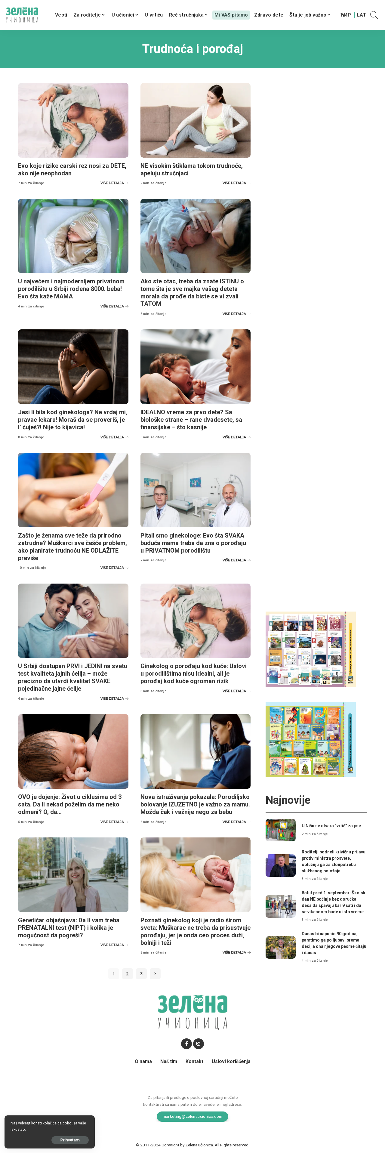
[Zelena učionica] (22, 15)
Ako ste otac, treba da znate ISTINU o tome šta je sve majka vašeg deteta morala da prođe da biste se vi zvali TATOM (192, 292)
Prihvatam (70, 1140)
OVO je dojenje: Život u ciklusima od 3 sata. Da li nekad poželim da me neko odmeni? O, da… (70, 804)
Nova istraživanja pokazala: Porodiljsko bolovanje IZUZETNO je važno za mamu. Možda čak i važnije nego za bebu (195, 804)
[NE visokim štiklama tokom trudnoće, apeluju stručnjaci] (195, 120)
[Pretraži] (374, 15)
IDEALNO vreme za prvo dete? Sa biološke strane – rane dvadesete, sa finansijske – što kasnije (191, 419)
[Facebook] (186, 1043)
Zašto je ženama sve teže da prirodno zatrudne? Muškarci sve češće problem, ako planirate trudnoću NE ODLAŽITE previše (72, 547)
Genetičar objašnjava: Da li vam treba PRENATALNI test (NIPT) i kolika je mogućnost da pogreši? (68, 928)
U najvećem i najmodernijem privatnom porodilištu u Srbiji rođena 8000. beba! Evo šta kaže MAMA (71, 289)
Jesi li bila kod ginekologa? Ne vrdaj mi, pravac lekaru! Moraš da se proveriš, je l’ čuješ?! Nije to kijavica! (72, 419)
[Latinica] (361, 15)
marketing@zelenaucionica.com (193, 1116)
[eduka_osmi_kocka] (311, 649)
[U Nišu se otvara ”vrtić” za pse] (281, 830)
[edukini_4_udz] (311, 739)
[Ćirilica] (345, 15)
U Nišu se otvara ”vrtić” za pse (331, 825)
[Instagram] (198, 1043)
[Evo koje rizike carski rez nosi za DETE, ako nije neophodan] (73, 120)
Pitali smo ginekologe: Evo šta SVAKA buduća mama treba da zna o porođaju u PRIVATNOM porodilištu (193, 543)
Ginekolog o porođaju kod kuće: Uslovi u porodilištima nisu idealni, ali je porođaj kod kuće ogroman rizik (193, 673)
